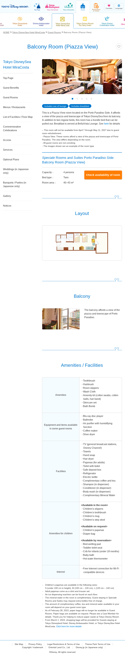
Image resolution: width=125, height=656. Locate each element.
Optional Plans (11, 159)
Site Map (19, 644)
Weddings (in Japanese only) (16, 171)
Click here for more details (69, 626)
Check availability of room (103, 174)
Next (114, 80)
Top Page (8, 78)
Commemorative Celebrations (12, 128)
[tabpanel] (82, 78)
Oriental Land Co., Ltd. (59, 647)
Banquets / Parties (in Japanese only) (14, 184)
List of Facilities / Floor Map (18, 117)
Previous (49, 80)
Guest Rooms (10, 97)
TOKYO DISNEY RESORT (15, 7)
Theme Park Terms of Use (97, 644)
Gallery (7, 196)
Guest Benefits (11, 87)
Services (7, 149)
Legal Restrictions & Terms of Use (63, 644)
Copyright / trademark (32, 647)
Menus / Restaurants (14, 107)
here (106, 123)
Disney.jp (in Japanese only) (89, 647)
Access (7, 140)
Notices (7, 205)
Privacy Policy (35, 644)
